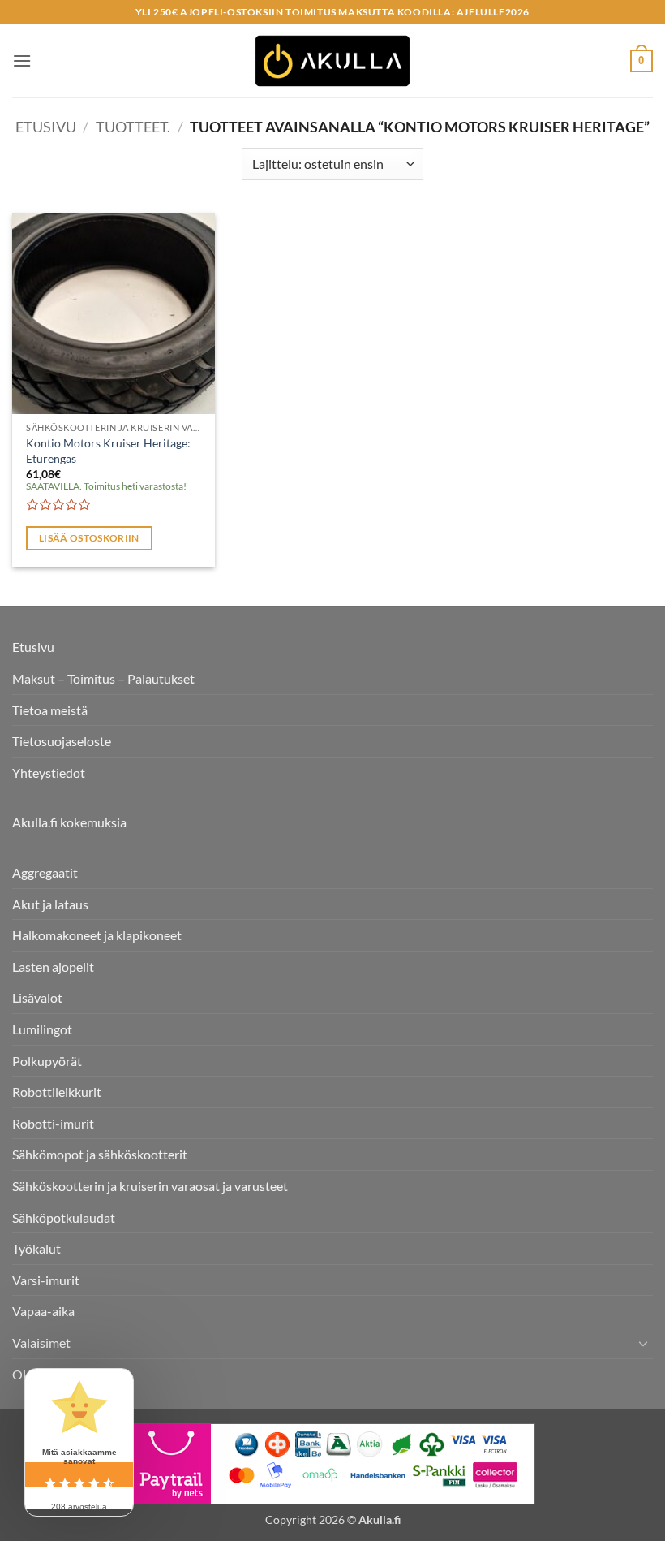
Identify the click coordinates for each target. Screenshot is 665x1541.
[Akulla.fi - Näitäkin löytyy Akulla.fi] (332, 61)
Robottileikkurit (56, 1091)
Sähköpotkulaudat (63, 1217)
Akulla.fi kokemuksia (69, 822)
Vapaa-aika (43, 1311)
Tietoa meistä (50, 710)
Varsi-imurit (45, 1280)
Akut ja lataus (50, 904)
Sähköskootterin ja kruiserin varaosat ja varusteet (150, 1186)
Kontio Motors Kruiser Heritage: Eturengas (108, 450)
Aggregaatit (45, 872)
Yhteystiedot (48, 772)
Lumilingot (42, 1029)
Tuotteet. (133, 127)
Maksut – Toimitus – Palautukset (103, 678)
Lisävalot (37, 997)
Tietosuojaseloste (61, 741)
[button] (22, 60)
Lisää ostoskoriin (89, 538)
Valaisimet (41, 1342)
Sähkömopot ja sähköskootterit (99, 1154)
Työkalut (36, 1248)
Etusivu (45, 127)
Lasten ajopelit (53, 966)
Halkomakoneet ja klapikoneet (97, 935)
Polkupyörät (47, 1060)
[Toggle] (643, 1343)
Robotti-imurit (53, 1123)
